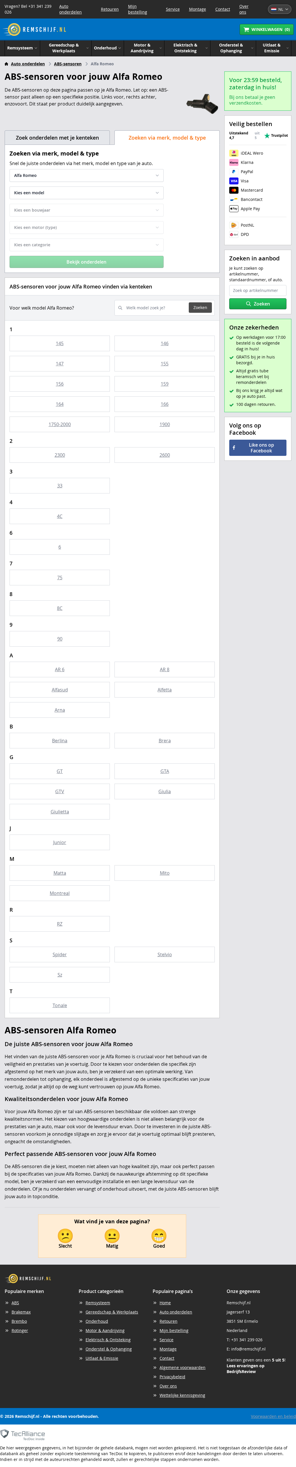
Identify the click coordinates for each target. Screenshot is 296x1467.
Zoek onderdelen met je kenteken (57, 137)
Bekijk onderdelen (86, 262)
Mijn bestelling (137, 9)
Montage (197, 9)
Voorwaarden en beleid (273, 1416)
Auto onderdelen (70, 9)
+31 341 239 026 (246, 1339)
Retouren (110, 9)
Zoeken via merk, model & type (167, 137)
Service (173, 9)
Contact (222, 9)
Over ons (244, 9)
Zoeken (200, 307)
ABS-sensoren (68, 63)
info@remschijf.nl (248, 1349)
